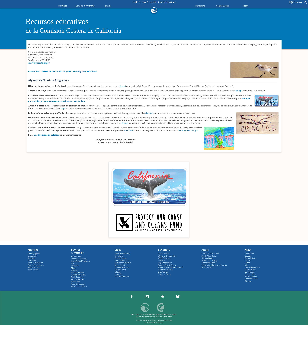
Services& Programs (77, 251)
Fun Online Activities (165, 269)
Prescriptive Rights (208, 263)
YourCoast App (207, 267)
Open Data (75, 282)
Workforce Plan (251, 276)
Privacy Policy (156, 320)
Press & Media (250, 269)
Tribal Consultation (122, 276)
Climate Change (121, 258)
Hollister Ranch (207, 258)
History (247, 263)
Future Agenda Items (36, 265)
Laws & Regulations (252, 267)
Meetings (62, 5)
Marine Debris (120, 265)
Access (205, 249)
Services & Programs (85, 5)
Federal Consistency (79, 259)
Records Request (77, 279)
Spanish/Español (251, 279)
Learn (107, 5)
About (245, 5)
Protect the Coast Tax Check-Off (170, 267)
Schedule (31, 258)
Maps (73, 268)
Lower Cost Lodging (209, 260)
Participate (200, 5)
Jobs (246, 265)
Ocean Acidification (122, 267)
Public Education (77, 277)
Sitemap (248, 281)
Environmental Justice (123, 263)
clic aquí (122, 86)
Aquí (63, 108)
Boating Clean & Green (167, 265)
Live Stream (32, 256)
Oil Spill (117, 272)
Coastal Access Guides (210, 253)
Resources (75, 265)
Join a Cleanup (163, 253)
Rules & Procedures (35, 263)
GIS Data (74, 270)
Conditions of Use (142, 320)
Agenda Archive (33, 267)
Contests (161, 260)
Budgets (248, 256)
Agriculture (119, 256)
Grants (73, 263)
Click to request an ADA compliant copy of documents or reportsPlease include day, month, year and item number (154, 315)
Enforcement (76, 256)
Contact (248, 260)
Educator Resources (122, 260)
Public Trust (119, 274)
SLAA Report (249, 272)
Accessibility (167, 320)
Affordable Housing (122, 253)
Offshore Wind (120, 269)
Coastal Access (222, 5)
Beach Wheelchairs (209, 256)
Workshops (32, 260)
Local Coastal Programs (80, 261)
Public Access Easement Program (214, 265)
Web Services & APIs (79, 286)
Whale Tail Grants (164, 258)
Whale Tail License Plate (167, 256)
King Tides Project (165, 263)
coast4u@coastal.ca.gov (38, 63)
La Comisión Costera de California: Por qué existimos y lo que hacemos (62, 71)
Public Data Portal (78, 275)
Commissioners (251, 258)
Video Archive (33, 269)
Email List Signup (164, 274)
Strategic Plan (250, 274)
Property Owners (77, 272)
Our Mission (249, 253)
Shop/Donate (163, 272)
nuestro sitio (129, 130)
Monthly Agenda (34, 253)
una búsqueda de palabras (46, 135)
